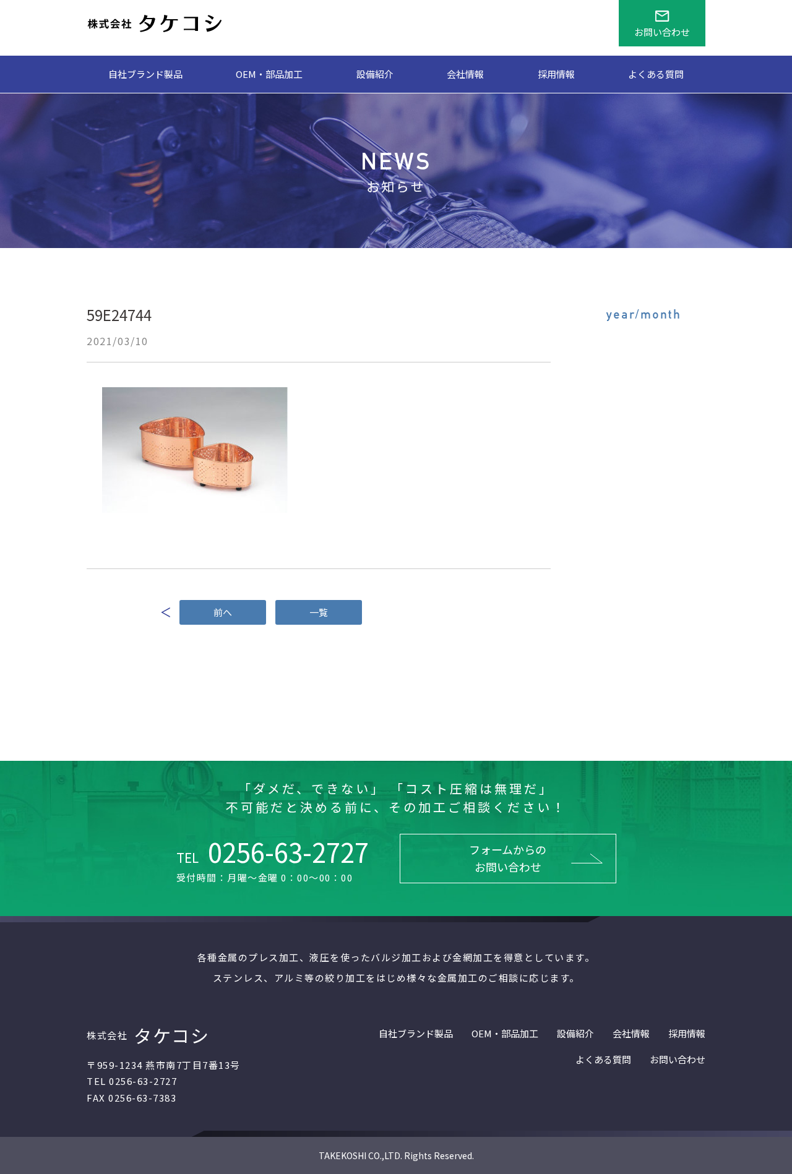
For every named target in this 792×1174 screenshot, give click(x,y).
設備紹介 (375, 73)
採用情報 (556, 73)
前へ (222, 612)
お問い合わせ (677, 1059)
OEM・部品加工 (269, 73)
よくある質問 (656, 73)
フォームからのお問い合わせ (507, 858)
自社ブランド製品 (145, 73)
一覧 (318, 612)
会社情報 (465, 73)
